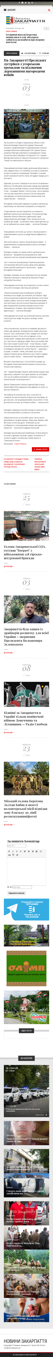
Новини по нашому (12, 1240)
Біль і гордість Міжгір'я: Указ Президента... (23, 1244)
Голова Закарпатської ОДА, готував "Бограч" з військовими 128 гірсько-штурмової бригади (25, 552)
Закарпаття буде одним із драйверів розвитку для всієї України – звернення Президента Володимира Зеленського (26, 636)
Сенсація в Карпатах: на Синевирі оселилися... (26, 1268)
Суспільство (11, 1106)
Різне (8, 1312)
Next (48, 28)
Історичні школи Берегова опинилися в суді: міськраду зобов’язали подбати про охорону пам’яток (25, 38)
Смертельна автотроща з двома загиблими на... (25, 1192)
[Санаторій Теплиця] (26, 1007)
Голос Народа (10, 1135)
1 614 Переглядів (30, 53)
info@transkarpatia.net (12, 1348)
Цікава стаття (41, 449)
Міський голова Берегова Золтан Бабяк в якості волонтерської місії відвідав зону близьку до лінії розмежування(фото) (25, 808)
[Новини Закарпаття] (26, 20)
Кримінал (9, 1187)
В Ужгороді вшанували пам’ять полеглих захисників (23, 1110)
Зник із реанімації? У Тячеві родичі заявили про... (26, 1140)
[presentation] (9, 851)
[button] (9, 851)
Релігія (8, 1288)
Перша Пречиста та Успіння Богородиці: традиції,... (22, 1293)
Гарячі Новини (20, 444)
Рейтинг (45, 53)
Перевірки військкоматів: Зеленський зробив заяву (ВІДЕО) (40, 464)
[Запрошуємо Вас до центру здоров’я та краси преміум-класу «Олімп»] (26, 968)
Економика (9, 1163)
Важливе (9, 1264)
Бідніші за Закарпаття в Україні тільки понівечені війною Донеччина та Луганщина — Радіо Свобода (25, 718)
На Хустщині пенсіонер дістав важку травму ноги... (23, 1220)
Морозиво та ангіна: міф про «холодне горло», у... (23, 1317)
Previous (45, 28)
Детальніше (9, 566)
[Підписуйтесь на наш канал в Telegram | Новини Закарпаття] (26, 909)
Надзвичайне (10, 1215)
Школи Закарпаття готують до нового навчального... (24, 1168)
